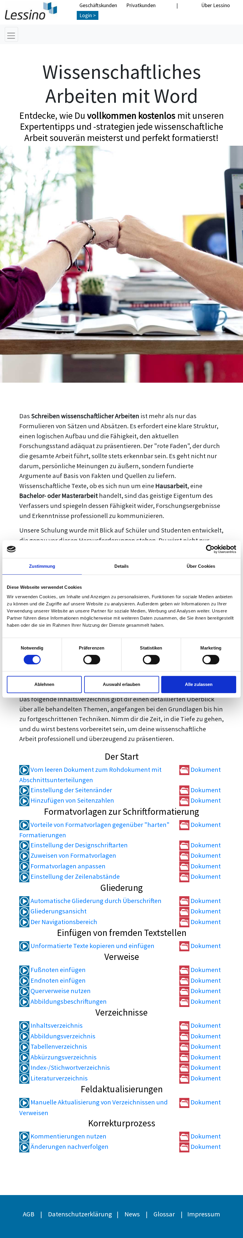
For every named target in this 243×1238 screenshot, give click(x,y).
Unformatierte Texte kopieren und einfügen (91, 946)
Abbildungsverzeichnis (62, 1036)
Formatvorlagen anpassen (67, 866)
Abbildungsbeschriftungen (68, 1001)
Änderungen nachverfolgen (68, 1146)
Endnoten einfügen (57, 980)
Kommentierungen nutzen (67, 1136)
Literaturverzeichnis (58, 1078)
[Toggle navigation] (11, 34)
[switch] (91, 659)
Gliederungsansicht (58, 911)
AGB (28, 1214)
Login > (87, 15)
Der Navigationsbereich (63, 922)
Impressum (203, 1214)
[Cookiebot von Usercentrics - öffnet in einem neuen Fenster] (210, 549)
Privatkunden (141, 5)
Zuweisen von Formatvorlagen (72, 855)
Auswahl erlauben (121, 684)
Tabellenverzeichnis (58, 1046)
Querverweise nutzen (60, 991)
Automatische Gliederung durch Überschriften (95, 901)
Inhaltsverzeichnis (56, 1025)
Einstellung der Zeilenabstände (74, 876)
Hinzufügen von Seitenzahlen (71, 800)
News (132, 1214)
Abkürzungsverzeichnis (63, 1057)
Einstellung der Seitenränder (70, 790)
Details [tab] (121, 566)
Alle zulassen (198, 684)
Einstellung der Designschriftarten (78, 845)
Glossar (164, 1214)
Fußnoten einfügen (57, 970)
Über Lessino (215, 5)
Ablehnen (44, 684)
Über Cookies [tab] (201, 566)
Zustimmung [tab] (42, 566)
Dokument (205, 769)
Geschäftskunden (98, 5)
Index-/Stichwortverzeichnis (69, 1067)
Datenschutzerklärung (80, 1214)
